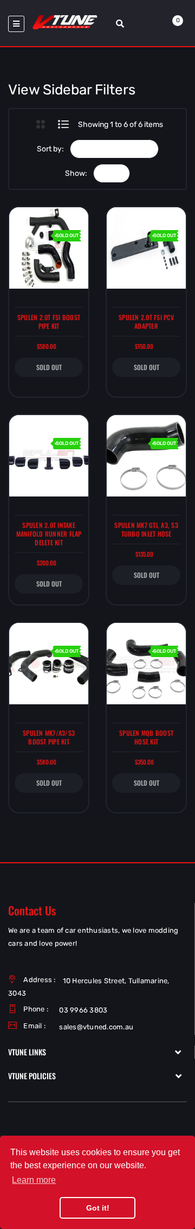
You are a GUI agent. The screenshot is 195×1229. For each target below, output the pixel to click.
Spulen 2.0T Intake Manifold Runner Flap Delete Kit (49, 534)
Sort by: (50, 149)
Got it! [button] (97, 1207)
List (63, 124)
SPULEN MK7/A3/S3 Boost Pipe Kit (49, 737)
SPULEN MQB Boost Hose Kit (146, 737)
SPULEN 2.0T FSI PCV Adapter (146, 321)
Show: (76, 173)
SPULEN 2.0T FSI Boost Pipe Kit (48, 321)
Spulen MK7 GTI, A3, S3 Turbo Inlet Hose (146, 529)
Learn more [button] (34, 1180)
